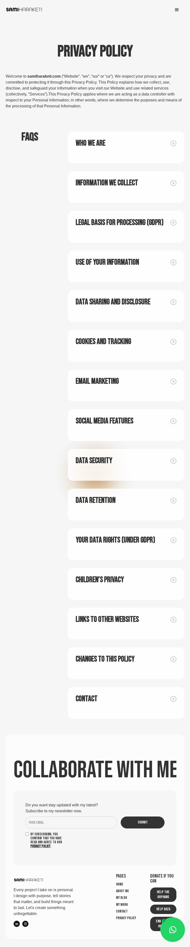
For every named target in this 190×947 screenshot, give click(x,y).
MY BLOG (121, 898)
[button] (176, 9)
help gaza (163, 909)
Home (119, 884)
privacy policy (126, 918)
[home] (24, 9)
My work (122, 905)
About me (122, 891)
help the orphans (163, 894)
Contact (122, 912)
